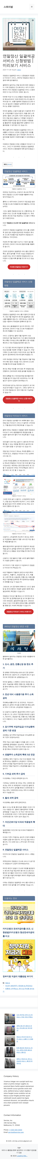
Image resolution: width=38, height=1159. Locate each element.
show (9, 164)
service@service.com (16, 1132)
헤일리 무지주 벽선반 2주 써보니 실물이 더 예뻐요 (25, 1039)
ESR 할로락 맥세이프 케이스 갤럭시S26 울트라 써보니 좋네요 (24, 1050)
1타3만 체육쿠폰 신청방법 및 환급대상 (18, 986)
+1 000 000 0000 (15, 1130)
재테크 (7, 983)
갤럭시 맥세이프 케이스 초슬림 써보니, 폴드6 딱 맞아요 (24, 1061)
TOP (19, 1148)
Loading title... (22, 1156)
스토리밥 (8, 6)
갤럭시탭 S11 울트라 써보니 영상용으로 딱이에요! (24, 1028)
